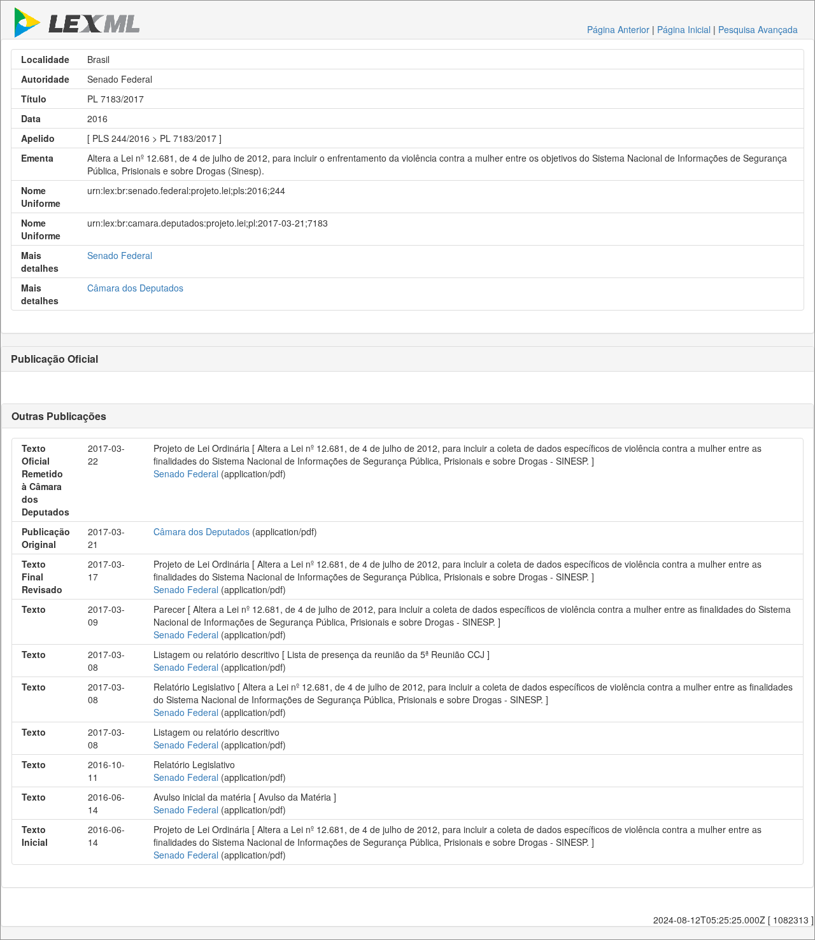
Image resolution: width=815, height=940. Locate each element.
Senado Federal (119, 255)
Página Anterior (618, 29)
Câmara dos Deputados (135, 287)
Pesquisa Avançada (758, 29)
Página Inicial (684, 29)
